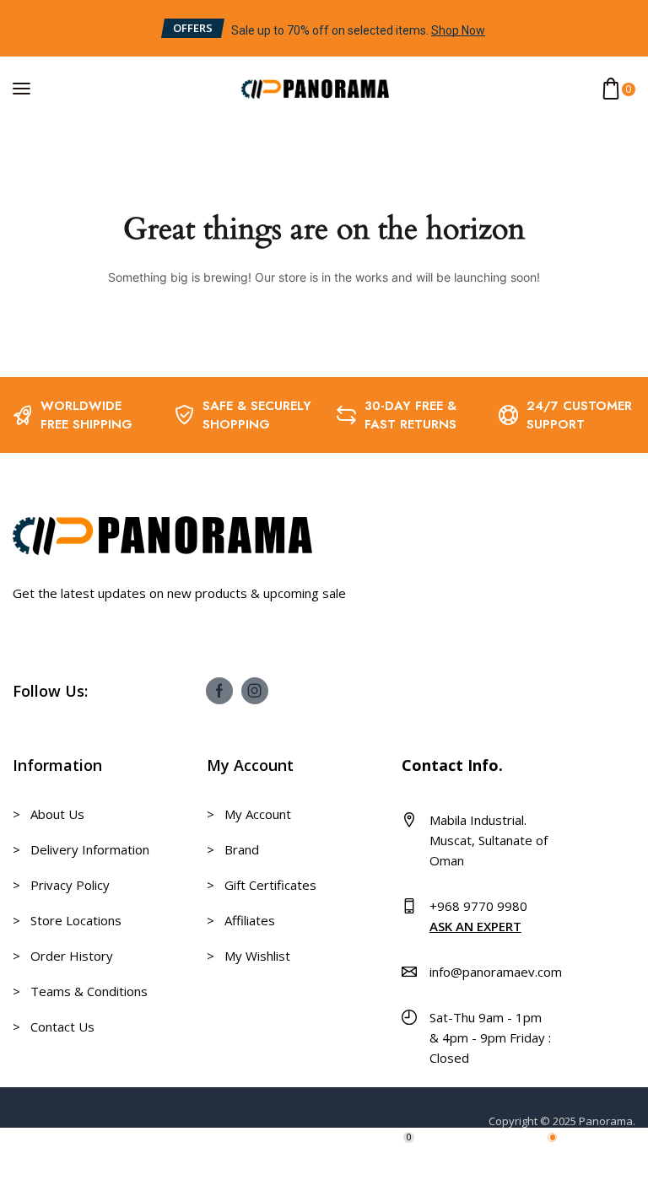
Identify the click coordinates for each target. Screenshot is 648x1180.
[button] (192, 28)
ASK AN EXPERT (475, 926)
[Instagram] (254, 690)
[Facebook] (219, 690)
